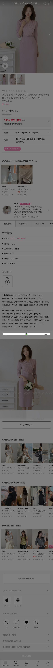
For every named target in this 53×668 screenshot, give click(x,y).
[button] (26, 333)
